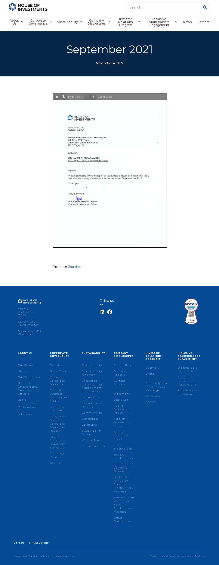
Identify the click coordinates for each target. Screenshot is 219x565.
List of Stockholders (123, 446)
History (23, 371)
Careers (19, 542)
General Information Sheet (123, 435)
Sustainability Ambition (92, 372)
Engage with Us (93, 446)
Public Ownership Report (122, 409)
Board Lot (121, 399)
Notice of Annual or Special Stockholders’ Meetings (124, 484)
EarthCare (89, 424)
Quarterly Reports (121, 372)
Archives (56, 462)
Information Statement (123, 391)
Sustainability (92, 365)
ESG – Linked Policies (91, 405)
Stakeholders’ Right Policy (188, 369)
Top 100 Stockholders (123, 456)
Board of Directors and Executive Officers (28, 388)
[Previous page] (57, 97)
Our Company (28, 365)
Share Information (154, 375)
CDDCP (151, 402)
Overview (56, 365)
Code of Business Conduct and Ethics (59, 395)
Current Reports (119, 382)
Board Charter (60, 371)
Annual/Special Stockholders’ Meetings (157, 387)
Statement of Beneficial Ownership (123, 467)
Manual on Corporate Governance (58, 380)
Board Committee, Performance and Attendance (27, 407)
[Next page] (64, 97)
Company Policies (57, 455)
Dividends (153, 396)
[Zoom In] (93, 97)
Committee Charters (58, 408)
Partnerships (91, 397)
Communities (92, 412)
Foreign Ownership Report (122, 422)
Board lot (74, 267)
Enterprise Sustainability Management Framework (92, 386)
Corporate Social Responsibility (188, 381)
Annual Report (124, 365)
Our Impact (90, 418)
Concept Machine (194, 556)
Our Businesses (29, 377)
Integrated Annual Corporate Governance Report (58, 423)
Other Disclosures (122, 519)
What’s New (90, 440)
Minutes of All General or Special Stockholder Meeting (124, 504)
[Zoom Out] (87, 97)
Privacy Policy (39, 542)
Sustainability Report (92, 432)
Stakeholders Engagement (187, 392)
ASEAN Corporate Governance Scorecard (58, 442)
